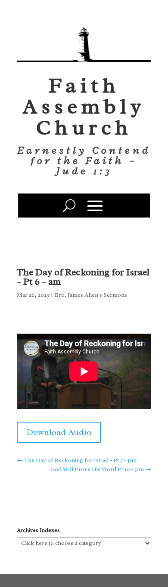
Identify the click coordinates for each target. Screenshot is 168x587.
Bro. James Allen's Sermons (91, 294)
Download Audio (58, 432)
